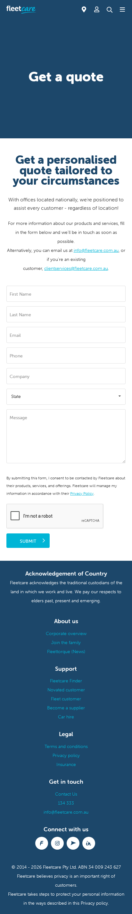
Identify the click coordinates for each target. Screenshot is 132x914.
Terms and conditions (66, 746)
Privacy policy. (95, 903)
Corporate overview (66, 633)
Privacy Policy (82, 493)
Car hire (66, 717)
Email (15, 335)
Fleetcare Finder (66, 681)
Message (18, 417)
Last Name (20, 315)
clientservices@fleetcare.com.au (76, 268)
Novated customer (66, 690)
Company (19, 376)
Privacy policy (66, 755)
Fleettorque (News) (66, 651)
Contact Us (66, 794)
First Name (20, 294)
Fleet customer (66, 699)
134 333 (66, 803)
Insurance (66, 764)
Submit (28, 541)
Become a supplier (66, 708)
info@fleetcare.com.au (96, 250)
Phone (16, 356)
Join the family (66, 642)
